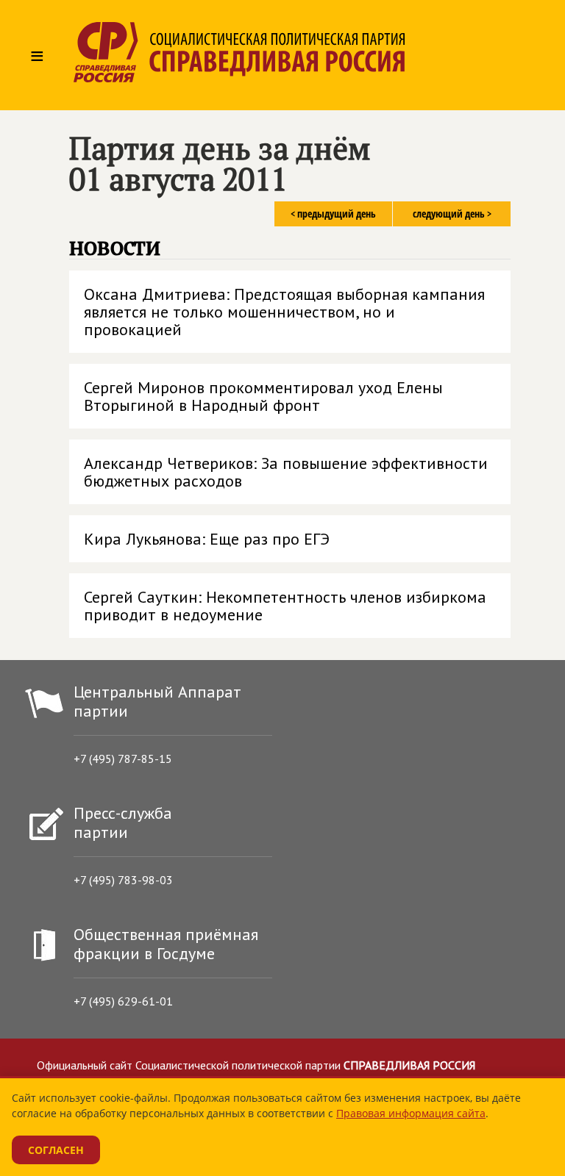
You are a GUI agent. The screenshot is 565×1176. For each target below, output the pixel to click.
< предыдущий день (333, 213)
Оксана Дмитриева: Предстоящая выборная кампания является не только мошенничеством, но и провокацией (284, 312)
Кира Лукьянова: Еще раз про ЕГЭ (207, 538)
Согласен (56, 1150)
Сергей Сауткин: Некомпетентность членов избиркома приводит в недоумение (285, 606)
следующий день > (452, 213)
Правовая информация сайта (411, 1113)
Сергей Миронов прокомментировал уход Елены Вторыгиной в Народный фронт (263, 396)
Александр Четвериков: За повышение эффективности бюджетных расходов (286, 472)
